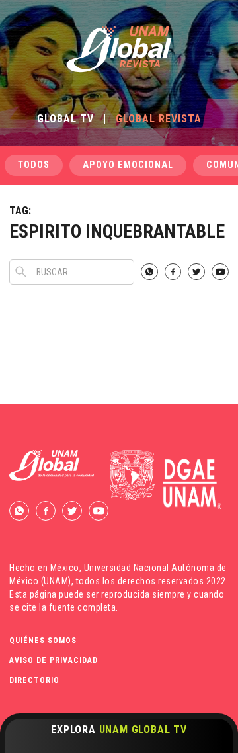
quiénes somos (43, 640)
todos (34, 165)
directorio (34, 680)
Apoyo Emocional (128, 165)
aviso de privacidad (53, 660)
